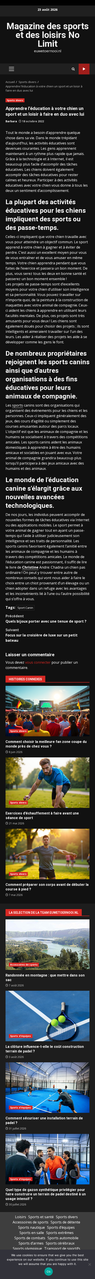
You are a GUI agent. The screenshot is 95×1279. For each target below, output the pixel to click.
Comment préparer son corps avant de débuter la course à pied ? (47, 854)
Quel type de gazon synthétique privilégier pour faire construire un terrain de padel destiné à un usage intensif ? (47, 1159)
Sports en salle (31, 1232)
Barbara (11, 121)
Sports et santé (41, 1216)
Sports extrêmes (60, 1232)
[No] (89, 1264)
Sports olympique (27, 1248)
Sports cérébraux (60, 1243)
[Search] (73, 69)
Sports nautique (31, 1227)
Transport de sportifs (62, 1248)
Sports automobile (63, 1238)
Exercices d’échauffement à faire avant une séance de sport (47, 782)
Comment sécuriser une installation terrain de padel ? (47, 1087)
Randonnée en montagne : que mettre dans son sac (47, 944)
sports (17, 405)
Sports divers (15, 100)
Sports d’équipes (61, 1227)
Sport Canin (25, 608)
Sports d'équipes (20, 1036)
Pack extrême (84, 69)
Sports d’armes (31, 1243)
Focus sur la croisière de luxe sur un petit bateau (42, 635)
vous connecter (38, 662)
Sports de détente (65, 1222)
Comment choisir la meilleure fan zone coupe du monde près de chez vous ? (47, 711)
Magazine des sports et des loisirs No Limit (47, 35)
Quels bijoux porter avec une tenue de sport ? (46, 619)
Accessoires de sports (24, 964)
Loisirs (20, 1216)
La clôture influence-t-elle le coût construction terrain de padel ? (47, 1016)
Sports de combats (29, 1238)
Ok (49, 1271)
